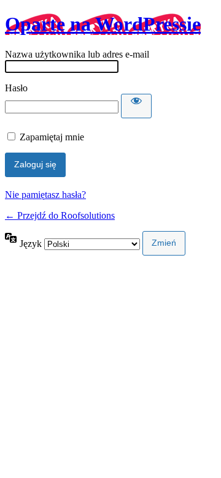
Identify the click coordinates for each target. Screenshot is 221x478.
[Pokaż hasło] (136, 106)
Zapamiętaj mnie (52, 137)
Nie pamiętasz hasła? (45, 194)
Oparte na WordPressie (103, 24)
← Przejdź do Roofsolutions (60, 215)
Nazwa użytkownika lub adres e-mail (77, 54)
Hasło (16, 88)
